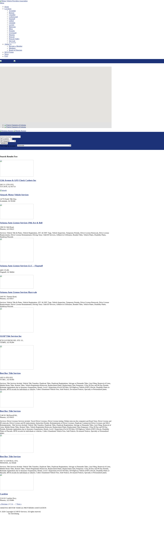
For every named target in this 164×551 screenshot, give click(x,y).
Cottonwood (13, 17)
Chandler (12, 15)
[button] (55, 93)
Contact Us (4, 514)
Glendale (12, 23)
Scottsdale (12, 43)
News (6, 54)
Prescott (12, 37)
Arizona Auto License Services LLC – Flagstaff (21, 266)
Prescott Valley (14, 39)
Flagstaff (12, 19)
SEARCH (4, 143)
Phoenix (12, 35)
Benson (11, 13)
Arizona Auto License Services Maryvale (18, 292)
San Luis (12, 41)
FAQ (6, 56)
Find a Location (41, 546)
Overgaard (12, 33)
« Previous (3, 504)
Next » (19, 504)
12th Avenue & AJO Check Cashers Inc (18, 180)
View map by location (8, 146)
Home (6, 7)
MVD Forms (9, 52)
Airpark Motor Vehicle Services (14, 195)
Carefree (4, 494)
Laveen (11, 25)
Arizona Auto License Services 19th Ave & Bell (21, 223)
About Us (7, 44)
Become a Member (15, 46)
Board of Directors (15, 50)
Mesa (11, 29)
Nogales (12, 31)
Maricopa (12, 27)
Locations (7, 9)
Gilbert (11, 21)
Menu (2, 3)
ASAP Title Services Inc (11, 336)
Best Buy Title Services (10, 373)
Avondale (12, 11)
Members (12, 48)
